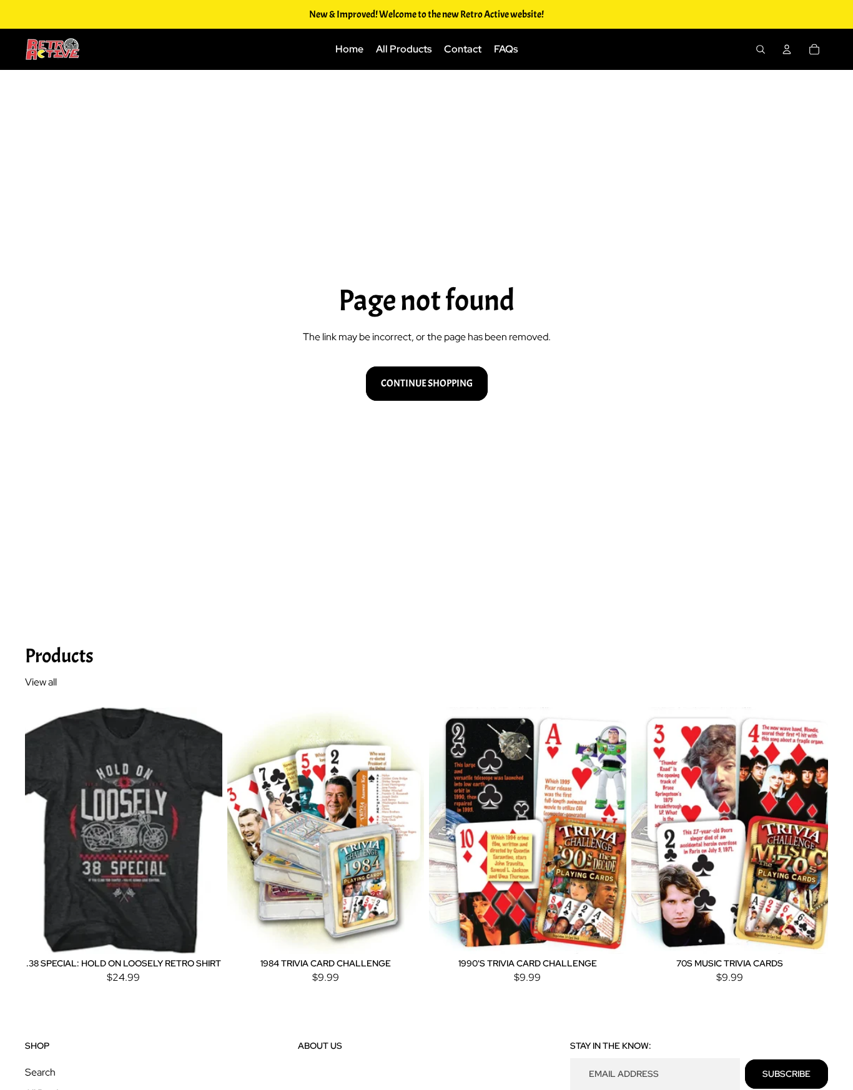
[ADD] (404, 934)
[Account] (787, 49)
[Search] (760, 49)
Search (40, 1072)
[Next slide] (203, 830)
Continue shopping (427, 383)
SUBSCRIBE (786, 1073)
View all (41, 682)
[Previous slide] (43, 830)
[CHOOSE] (203, 934)
